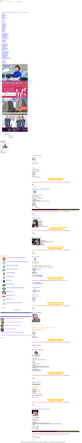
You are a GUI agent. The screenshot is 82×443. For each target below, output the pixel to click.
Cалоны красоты (4, 46)
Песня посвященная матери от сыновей (10, 328)
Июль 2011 (3, 28)
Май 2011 (3, 29)
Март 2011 (3, 31)
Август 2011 (4, 27)
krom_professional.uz (39, 275)
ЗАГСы (3, 43)
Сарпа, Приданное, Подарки (6, 57)
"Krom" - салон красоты (36, 256)
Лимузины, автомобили (5, 51)
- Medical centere (10, 295)
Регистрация (20, 1)
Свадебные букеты (5, 47)
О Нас (3, 21)
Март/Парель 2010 (4, 37)
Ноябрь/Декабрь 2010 (5, 34)
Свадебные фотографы (5, 52)
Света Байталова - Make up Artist (36, 155)
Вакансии (3, 22)
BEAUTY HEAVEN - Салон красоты (37, 349)
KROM (36, 273)
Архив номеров (4, 15)
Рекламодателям (4, 17)
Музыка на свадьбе (5, 54)
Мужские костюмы (5, 45)
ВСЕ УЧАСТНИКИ (3, 152)
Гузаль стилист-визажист (36, 287)
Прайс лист (3, 61)
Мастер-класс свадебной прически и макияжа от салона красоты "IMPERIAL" (13, 332)
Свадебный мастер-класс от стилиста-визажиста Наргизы (12, 325)
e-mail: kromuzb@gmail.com (39, 283)
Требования (3, 62)
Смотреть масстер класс (35, 169)
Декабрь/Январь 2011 (5, 33)
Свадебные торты (4, 50)
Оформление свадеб (5, 48)
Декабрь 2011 (4, 24)
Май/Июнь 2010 (4, 36)
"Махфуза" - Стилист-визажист (37, 237)
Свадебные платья (4, 44)
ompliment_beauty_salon (38, 395)
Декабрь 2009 (4, 41)
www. (64, 211)
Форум (3, 19)
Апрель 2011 (4, 30)
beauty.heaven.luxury (38, 370)
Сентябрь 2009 (4, 39)
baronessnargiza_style (45, 226)
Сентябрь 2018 (4, 23)
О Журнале (3, 14)
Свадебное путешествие (5, 58)
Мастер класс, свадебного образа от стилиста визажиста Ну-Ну (13, 321)
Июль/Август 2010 (5, 35)
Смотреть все (2, 337)
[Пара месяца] (5, 145)
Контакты (3, 18)
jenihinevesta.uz (67, 211)
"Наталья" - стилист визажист (36, 312)
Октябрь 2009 (4, 40)
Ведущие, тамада (4, 56)
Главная (3, 13)
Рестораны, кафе (4, 49)
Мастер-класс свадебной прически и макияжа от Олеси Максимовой (14, 318)
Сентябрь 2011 (4, 26)
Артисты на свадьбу (5, 55)
